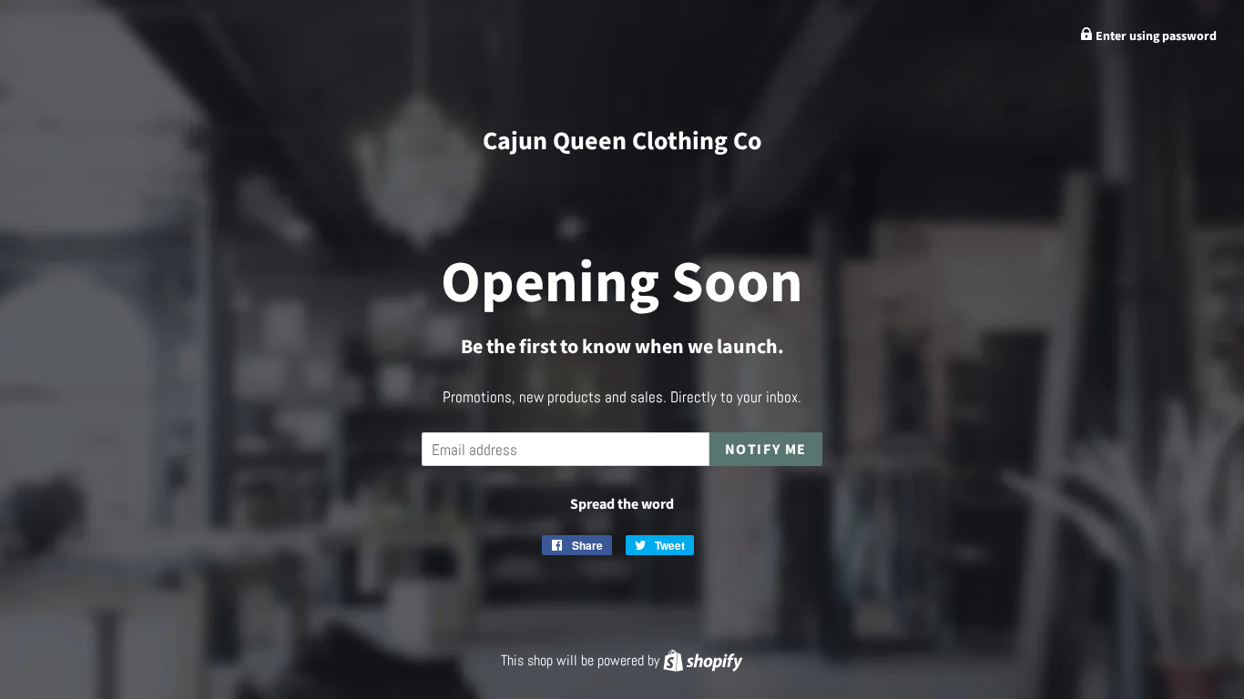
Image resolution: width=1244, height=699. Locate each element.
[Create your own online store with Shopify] (702, 660)
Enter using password (1155, 36)
